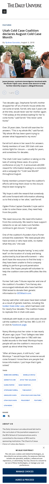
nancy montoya (25, 385)
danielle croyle (29, 375)
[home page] (24, 6)
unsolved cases (10, 395)
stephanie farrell (11, 390)
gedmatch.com (10, 380)
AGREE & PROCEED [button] (24, 479)
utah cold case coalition (30, 395)
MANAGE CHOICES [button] (24, 471)
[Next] (17, 92)
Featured (7, 25)
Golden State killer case (13, 306)
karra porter (9, 385)
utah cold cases (10, 400)
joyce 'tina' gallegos (28, 380)
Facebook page (19, 324)
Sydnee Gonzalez (12, 42)
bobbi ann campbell (11, 375)
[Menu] (4, 11)
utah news (8, 405)
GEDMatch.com (24, 293)
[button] (44, 447)
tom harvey (26, 390)
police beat (25, 400)
